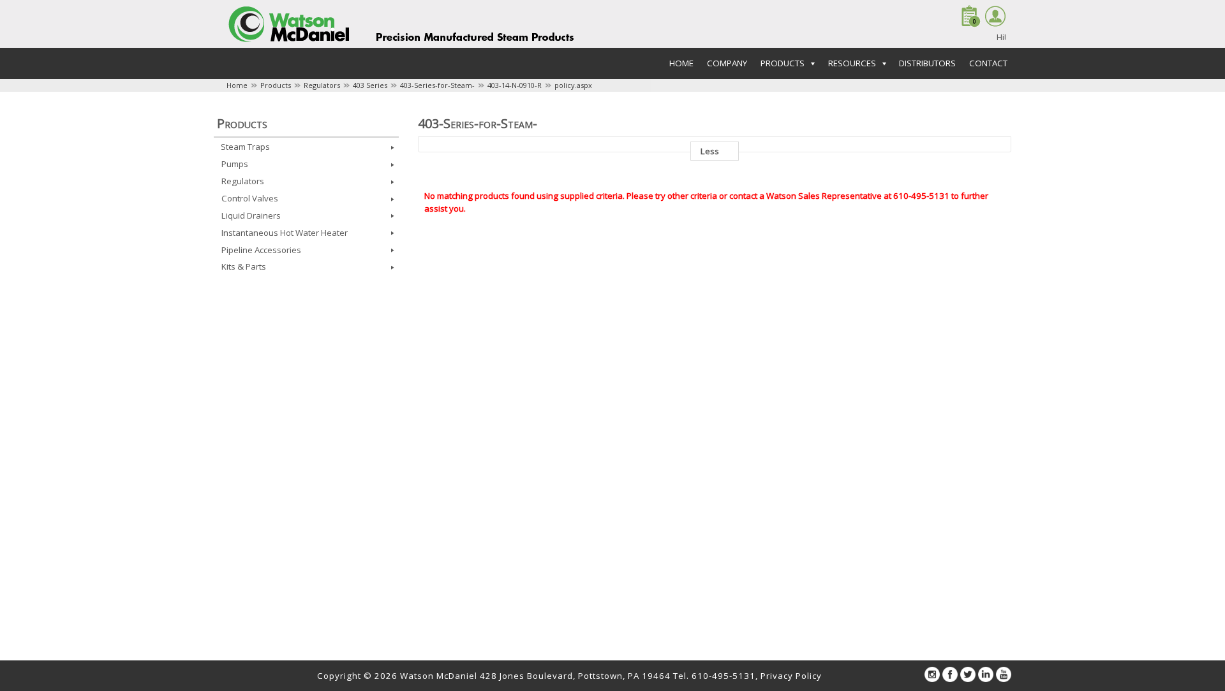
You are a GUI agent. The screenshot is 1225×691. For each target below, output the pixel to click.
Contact (988, 63)
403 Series (370, 85)
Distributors (927, 63)
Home (681, 63)
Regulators (322, 85)
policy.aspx (573, 85)
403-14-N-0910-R (514, 85)
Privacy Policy (791, 675)
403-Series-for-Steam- (437, 85)
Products (275, 85)
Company (727, 63)
